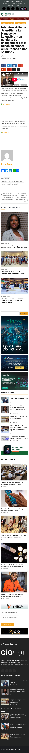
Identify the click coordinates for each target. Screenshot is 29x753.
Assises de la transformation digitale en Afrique (12, 181)
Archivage (7, 178)
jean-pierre (14, 184)
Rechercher (23, 313)
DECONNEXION (12, 1)
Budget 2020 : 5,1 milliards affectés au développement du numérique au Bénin (12, 595)
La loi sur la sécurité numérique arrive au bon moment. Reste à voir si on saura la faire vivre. (17, 408)
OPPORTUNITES (6, 3)
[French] (25, 8)
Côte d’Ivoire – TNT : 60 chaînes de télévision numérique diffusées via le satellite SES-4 (13, 565)
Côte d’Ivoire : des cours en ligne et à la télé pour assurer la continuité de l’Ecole (13, 483)
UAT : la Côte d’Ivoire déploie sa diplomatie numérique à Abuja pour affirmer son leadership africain (13, 300)
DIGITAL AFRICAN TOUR (20, 3)
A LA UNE (4, 23)
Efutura (3, 184)
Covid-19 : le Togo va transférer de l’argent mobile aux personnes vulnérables (13, 509)
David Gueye (6, 58)
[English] (22, 8)
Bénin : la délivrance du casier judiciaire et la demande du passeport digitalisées (13, 536)
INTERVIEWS (11, 23)
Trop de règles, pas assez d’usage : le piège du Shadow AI (19, 437)
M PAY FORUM (12, 3)
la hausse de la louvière (7, 187)
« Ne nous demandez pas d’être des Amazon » (19, 399)
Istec (9, 184)
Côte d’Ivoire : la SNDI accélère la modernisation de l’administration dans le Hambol (13, 273)
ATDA (18, 5)
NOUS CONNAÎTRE (19, 1)
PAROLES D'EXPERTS (20, 23)
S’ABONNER (6, 1)
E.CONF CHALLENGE (12, 5)
